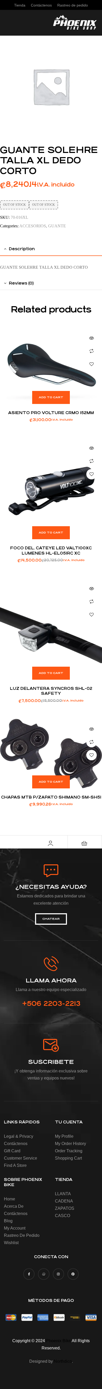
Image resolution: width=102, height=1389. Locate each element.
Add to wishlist (91, 364)
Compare (91, 351)
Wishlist (11, 1242)
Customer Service (20, 1158)
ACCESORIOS (32, 226)
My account (14, 1228)
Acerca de (14, 1206)
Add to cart (51, 397)
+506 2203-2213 (51, 1003)
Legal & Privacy (18, 1136)
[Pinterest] (73, 1273)
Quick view (91, 338)
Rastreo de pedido (21, 1235)
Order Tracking (68, 1151)
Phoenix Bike (58, 1341)
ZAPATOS (64, 1208)
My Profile (64, 1136)
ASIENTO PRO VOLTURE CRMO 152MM (51, 412)
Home (9, 1199)
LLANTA (63, 1194)
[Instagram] (58, 1273)
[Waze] (43, 1273)
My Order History (70, 1143)
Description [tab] (22, 249)
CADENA (64, 1201)
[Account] (50, 843)
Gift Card (12, 1151)
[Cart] (84, 843)
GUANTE (57, 226)
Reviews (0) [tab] (21, 283)
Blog (8, 1221)
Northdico (63, 1361)
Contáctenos (15, 1143)
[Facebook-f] (29, 1273)
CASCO (62, 1215)
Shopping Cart (68, 1158)
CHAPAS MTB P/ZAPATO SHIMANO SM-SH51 (51, 797)
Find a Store (15, 1165)
